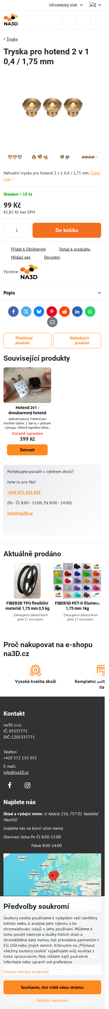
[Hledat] (69, 19)
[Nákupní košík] (83, 19)
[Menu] (98, 19)
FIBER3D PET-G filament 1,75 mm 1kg (77, 606)
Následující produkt (79, 340)
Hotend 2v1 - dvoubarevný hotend (27, 410)
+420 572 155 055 (24, 492)
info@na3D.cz (20, 513)
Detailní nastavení (52, 1000)
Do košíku (67, 230)
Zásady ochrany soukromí (26, 971)
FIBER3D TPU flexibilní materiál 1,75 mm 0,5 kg (27, 606)
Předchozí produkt (24, 340)
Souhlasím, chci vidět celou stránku (52, 987)
